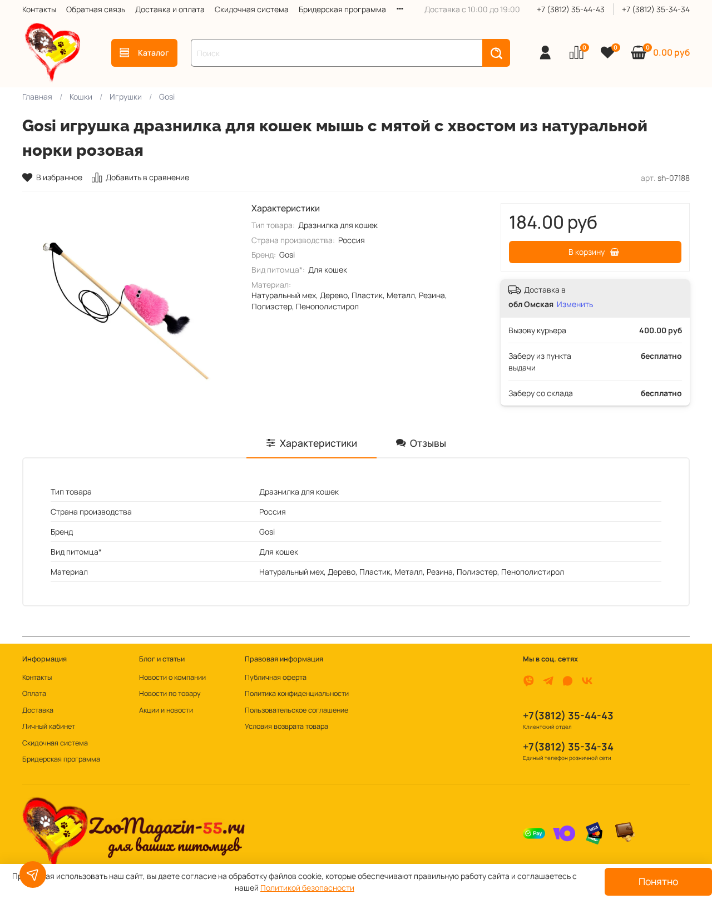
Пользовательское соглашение (296, 710)
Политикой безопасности (307, 887)
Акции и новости (166, 710)
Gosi (167, 96)
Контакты (39, 9)
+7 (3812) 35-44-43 (571, 9)
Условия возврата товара (286, 726)
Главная (37, 96)
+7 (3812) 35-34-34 (656, 9)
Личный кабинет (48, 726)
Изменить (575, 304)
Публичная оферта (275, 677)
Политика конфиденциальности (297, 693)
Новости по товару (170, 693)
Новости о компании (172, 677)
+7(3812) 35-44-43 (568, 715)
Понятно (658, 881)
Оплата (34, 693)
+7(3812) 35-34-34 (568, 746)
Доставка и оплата (170, 9)
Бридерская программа (342, 9)
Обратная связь (95, 9)
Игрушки (126, 96)
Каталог (153, 52)
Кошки (81, 96)
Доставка (37, 710)
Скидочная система (252, 9)
